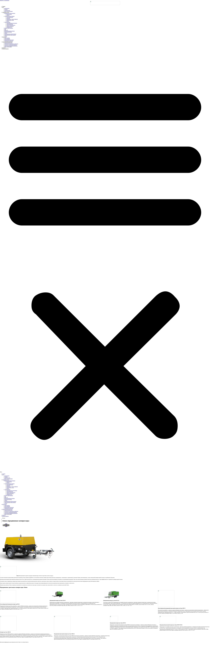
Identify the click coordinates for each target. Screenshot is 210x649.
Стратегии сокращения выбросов (10, 44)
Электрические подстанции (12, 23)
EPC (3, 7)
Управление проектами (8, 40)
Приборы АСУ (9, 27)
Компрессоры (9, 14)
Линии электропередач (11, 25)
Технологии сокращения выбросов (10, 45)
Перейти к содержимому (4, 0)
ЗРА (5, 29)
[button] (105, 261)
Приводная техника (8, 499)
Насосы (8, 15)
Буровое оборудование (8, 28)
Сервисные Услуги (5, 12)
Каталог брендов (5, 48)
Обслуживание (7, 38)
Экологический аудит (8, 42)
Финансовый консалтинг (9, 39)
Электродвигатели (10, 26)
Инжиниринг (6, 8)
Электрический (7, 22)
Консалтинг (4, 36)
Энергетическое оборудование (10, 502)
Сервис (5, 500)
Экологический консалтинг (7, 41)
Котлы (8, 21)
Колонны (8, 18)
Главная (3, 6)
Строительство (7, 10)
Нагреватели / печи (10, 20)
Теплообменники (10, 17)
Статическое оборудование (9, 16)
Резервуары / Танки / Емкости (12, 19)
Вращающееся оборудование (9, 13)
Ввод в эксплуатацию (8, 11)
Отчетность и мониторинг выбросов (11, 43)
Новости (3, 47)
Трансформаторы (10, 24)
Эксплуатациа (7, 37)
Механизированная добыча (9, 31)
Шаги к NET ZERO (8, 46)
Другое (5, 503)
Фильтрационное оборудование (10, 501)
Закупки (5, 9)
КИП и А (6, 30)
